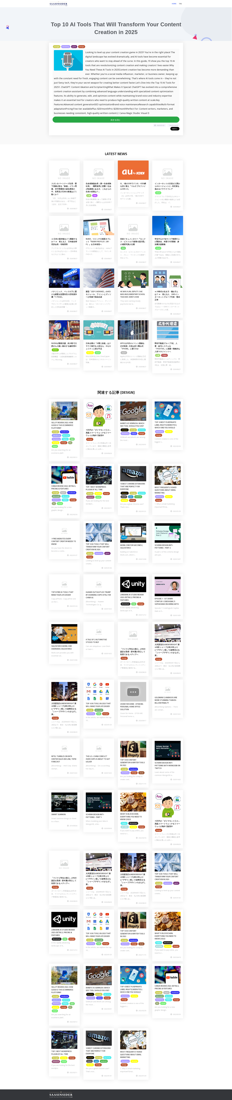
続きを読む (116, 120)
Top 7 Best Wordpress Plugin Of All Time (96, 488)
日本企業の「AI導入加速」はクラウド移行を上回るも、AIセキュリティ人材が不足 (98, 346)
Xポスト (175, 129)
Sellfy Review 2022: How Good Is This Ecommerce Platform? (62, 425)
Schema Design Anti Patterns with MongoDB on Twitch (167, 765)
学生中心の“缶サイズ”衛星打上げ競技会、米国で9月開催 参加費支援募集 (167, 241)
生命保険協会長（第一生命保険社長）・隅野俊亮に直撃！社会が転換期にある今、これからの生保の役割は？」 (98, 187)
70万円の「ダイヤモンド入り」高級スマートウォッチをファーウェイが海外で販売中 (98, 433)
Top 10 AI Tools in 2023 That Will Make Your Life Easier (98, 705)
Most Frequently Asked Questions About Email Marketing (165, 490)
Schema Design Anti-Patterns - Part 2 (164, 546)
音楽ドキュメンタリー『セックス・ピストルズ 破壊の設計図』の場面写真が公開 (133, 241)
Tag (180, 3)
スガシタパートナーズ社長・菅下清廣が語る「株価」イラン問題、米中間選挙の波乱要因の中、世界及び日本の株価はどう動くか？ (64, 189)
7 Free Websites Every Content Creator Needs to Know (63, 541)
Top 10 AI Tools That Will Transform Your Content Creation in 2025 (98, 547)
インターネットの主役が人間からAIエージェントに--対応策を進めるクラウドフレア (167, 186)
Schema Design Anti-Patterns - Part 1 (95, 816)
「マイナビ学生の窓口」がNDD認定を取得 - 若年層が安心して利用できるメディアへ (132, 652)
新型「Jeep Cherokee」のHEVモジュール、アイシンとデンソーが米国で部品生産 (98, 294)
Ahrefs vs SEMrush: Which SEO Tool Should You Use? (132, 424)
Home (174, 3)
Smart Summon (58, 814)
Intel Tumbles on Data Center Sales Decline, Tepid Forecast (63, 759)
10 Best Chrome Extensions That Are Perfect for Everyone (132, 486)
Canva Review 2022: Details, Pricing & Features (63, 487)
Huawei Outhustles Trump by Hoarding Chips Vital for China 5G (98, 595)
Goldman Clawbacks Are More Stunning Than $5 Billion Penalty (166, 700)
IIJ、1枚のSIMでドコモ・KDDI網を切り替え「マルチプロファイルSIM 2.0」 (133, 186)
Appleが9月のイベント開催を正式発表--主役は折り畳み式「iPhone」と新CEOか (132, 346)
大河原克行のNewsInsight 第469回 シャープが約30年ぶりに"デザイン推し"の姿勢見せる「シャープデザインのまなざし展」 (167, 650)
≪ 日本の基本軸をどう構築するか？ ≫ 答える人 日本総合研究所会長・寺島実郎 (64, 241)
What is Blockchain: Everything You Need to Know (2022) (131, 817)
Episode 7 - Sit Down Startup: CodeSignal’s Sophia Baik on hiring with (167, 601)
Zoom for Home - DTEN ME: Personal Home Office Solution (131, 707)
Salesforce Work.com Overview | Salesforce (61, 647)
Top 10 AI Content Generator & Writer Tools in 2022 (132, 762)
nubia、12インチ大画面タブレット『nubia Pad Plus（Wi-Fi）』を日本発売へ (98, 241)
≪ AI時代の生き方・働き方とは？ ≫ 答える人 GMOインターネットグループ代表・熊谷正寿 (167, 295)
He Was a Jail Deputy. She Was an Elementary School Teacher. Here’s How (132, 294)
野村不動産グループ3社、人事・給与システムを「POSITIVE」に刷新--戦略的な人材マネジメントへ (167, 347)
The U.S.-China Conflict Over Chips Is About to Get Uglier (98, 759)
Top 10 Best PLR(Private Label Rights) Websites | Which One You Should (166, 425)
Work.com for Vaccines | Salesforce (131, 546)
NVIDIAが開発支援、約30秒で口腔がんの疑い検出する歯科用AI (64, 344)
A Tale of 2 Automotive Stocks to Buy (96, 641)
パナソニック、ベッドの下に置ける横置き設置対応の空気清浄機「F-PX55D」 (64, 294)
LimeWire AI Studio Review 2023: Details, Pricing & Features (132, 597)
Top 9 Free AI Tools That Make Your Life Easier (62, 593)
